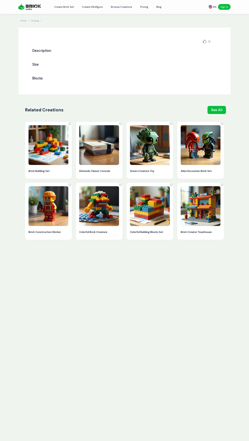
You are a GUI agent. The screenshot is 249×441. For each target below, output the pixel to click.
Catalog (35, 20)
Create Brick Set (64, 7)
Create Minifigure (92, 7)
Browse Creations (121, 7)
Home (23, 20)
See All (216, 110)
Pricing (144, 7)
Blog (159, 7)
